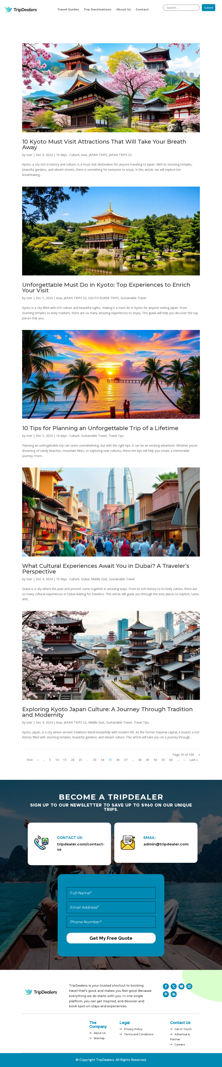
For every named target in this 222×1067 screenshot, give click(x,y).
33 (94, 760)
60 (171, 760)
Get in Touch (183, 1029)
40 (140, 760)
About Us (123, 9)
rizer (29, 155)
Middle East (99, 579)
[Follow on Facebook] (166, 986)
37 (125, 760)
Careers (180, 1044)
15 (65, 760)
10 (57, 760)
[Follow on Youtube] (181, 986)
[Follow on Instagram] (189, 986)
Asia (84, 155)
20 (72, 760)
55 (163, 760)
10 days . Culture (67, 155)
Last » (193, 760)
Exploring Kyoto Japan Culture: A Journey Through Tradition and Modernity (107, 712)
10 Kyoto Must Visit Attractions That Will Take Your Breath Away (104, 144)
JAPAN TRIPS (98, 155)
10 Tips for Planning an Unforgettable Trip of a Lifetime (100, 428)
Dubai (85, 579)
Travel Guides (68, 9)
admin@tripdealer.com (166, 844)
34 (102, 760)
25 (80, 760)
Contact (142, 9)
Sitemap (99, 1038)
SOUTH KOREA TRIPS (103, 298)
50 (155, 760)
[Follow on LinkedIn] (174, 994)
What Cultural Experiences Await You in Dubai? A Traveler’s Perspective (105, 568)
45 (147, 760)
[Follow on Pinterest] (166, 994)
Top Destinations (97, 9)
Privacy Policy (133, 1029)
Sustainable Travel (133, 298)
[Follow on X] (174, 986)
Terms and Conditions (138, 1034)
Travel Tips (116, 436)
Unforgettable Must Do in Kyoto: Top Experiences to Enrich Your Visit (106, 287)
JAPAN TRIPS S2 (120, 155)
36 (118, 760)
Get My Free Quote (111, 938)
